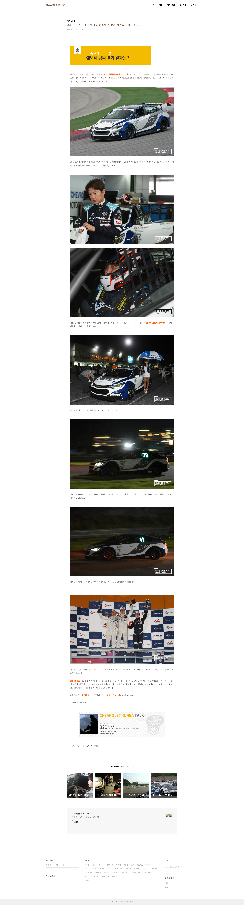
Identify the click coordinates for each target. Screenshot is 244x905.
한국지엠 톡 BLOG (55, 5)
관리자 (131, 902)
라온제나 (149, 865)
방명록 (193, 5)
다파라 (137, 869)
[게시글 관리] (80, 746)
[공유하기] (77, 746)
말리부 (102, 865)
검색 (195, 866)
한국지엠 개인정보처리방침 (55, 865)
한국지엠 (126, 872)
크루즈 (119, 865)
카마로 (128, 869)
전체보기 (89, 872)
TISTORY (123, 902)
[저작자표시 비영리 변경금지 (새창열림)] (98, 746)
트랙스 (140, 865)
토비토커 (154, 869)
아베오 (98, 872)
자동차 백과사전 (105, 869)
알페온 (110, 865)
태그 (160, 5)
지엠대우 (106, 876)
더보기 (87, 880)
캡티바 (115, 876)
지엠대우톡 (119, 869)
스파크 (97, 876)
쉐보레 (116, 872)
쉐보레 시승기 (91, 865)
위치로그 (183, 5)
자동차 (88, 876)
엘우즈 (145, 869)
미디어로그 (171, 5)
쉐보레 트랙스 (137, 872)
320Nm (108, 872)
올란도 (148, 872)
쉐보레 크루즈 (91, 869)
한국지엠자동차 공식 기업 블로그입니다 (85, 817)
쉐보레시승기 (129, 865)
